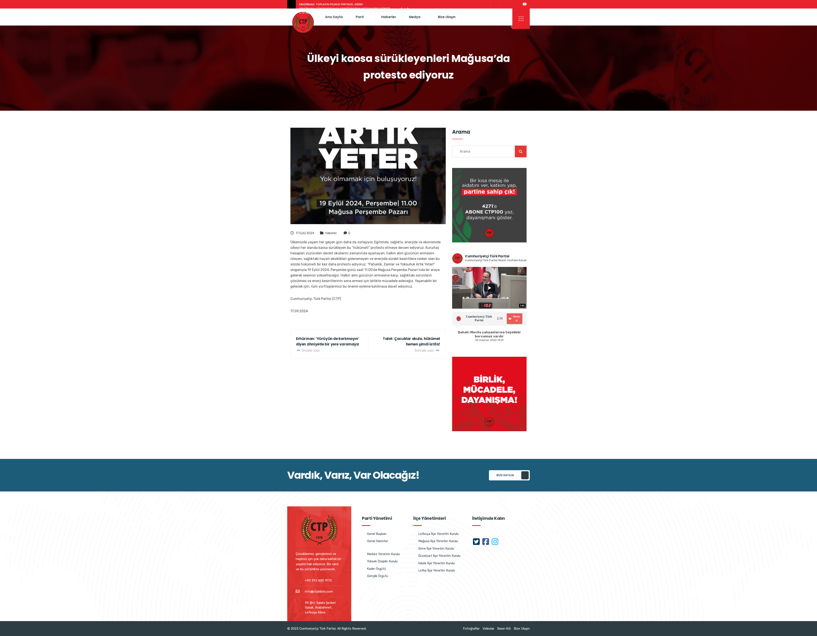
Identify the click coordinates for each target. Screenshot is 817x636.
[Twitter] (494, 4)
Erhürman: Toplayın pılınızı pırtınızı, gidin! (331, 4)
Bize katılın (505, 475)
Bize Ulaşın (447, 17)
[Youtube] (525, 4)
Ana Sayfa (334, 17)
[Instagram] (514, 4)
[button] (521, 19)
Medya (414, 17)
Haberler (388, 17)
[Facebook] (504, 4)
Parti (360, 17)
